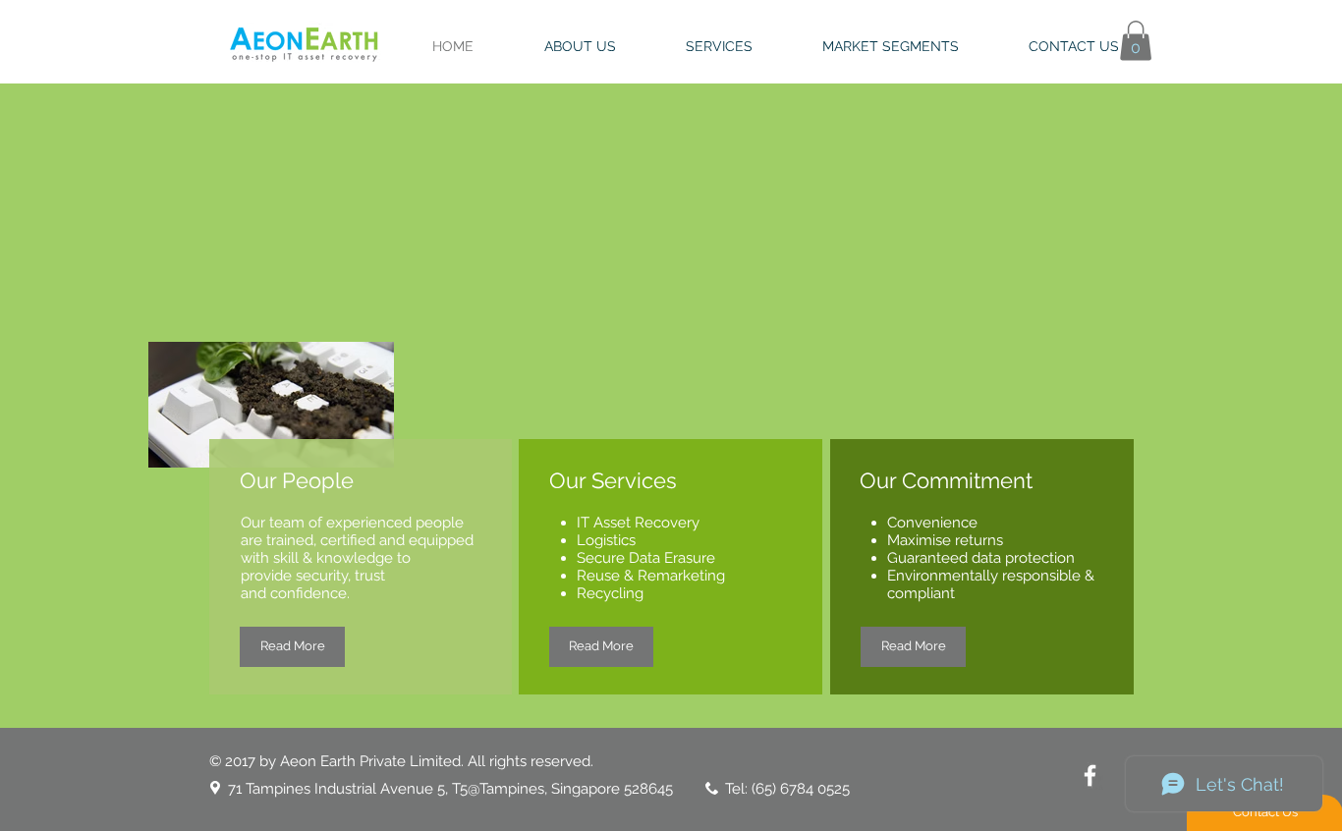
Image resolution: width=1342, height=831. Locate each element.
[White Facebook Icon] (1090, 775)
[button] (1135, 41)
